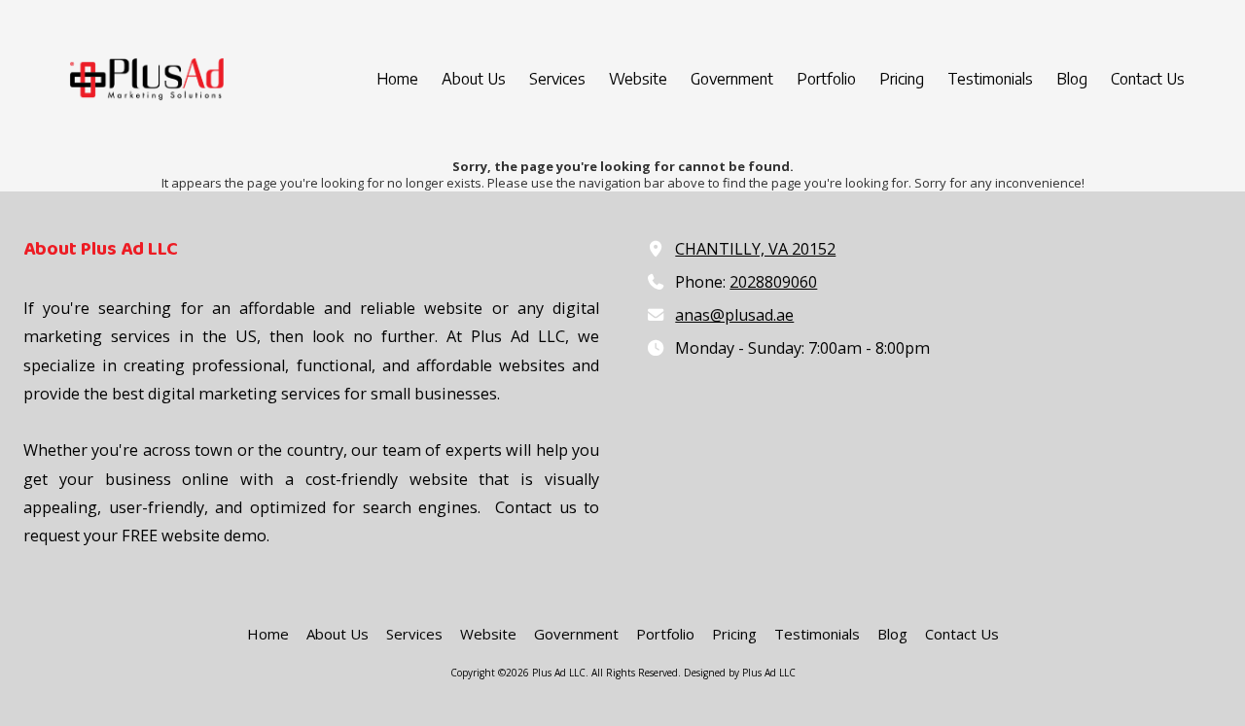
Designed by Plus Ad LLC (740, 672)
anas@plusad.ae (734, 315)
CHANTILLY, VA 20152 (755, 248)
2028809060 (773, 282)
